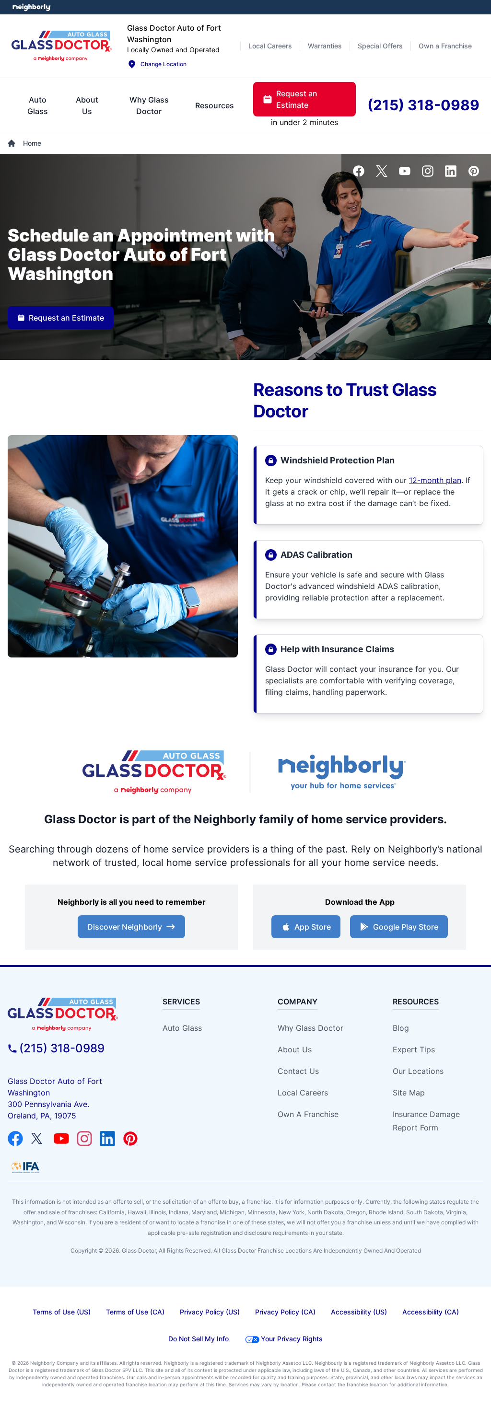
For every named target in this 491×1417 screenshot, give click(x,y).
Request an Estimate (66, 318)
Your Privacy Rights (292, 1339)
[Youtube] (404, 171)
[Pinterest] (473, 171)
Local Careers (303, 1092)
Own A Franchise (308, 1114)
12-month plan (435, 480)
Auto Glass (182, 1028)
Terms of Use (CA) (135, 1312)
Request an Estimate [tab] (296, 99)
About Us (295, 1049)
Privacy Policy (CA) (285, 1312)
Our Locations (418, 1071)
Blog (401, 1028)
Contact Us (298, 1071)
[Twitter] (381, 171)
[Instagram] (427, 171)
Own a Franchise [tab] (445, 46)
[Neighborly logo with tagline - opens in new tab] (341, 772)
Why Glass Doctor (310, 1028)
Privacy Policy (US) (210, 1312)
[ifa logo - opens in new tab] (25, 1167)
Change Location (163, 64)
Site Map (409, 1092)
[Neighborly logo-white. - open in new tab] (31, 7)
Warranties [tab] (325, 46)
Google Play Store (405, 927)
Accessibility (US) (359, 1312)
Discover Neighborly (124, 927)
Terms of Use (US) (62, 1312)
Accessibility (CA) (430, 1312)
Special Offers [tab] (380, 46)
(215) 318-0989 (62, 1048)
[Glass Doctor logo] (62, 46)
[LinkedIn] (450, 171)
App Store (312, 927)
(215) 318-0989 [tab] (423, 105)
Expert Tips (414, 1049)
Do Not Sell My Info (198, 1339)
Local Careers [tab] (270, 46)
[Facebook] (358, 171)
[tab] (38, 105)
